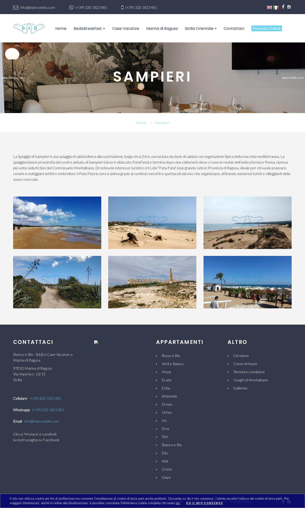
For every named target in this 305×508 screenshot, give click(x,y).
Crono (167, 469)
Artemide (169, 396)
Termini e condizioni (248, 371)
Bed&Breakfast (88, 28)
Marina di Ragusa (162, 28)
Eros (165, 428)
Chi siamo (241, 355)
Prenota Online (267, 28)
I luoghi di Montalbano (250, 380)
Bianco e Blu (172, 444)
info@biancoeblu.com (37, 7)
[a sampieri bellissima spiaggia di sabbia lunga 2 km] (57, 222)
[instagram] (289, 7)
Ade (165, 461)
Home (60, 28)
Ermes (167, 404)
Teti (165, 436)
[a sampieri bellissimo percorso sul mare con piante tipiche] (57, 281)
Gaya (166, 477)
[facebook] (283, 6)
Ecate (167, 380)
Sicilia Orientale (199, 28)
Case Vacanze (125, 28)
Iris (164, 420)
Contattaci (234, 28)
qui (178, 503)
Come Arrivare (245, 363)
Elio (165, 453)
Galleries (240, 388)
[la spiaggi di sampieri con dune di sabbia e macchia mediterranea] (247, 222)
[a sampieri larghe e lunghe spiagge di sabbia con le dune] (152, 222)
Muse (166, 371)
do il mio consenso (204, 503)
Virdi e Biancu (173, 363)
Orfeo (167, 412)
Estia (166, 388)
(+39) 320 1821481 (91, 7)
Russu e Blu (171, 355)
